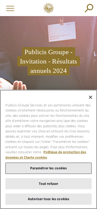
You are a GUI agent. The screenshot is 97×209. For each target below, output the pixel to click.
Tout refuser (48, 184)
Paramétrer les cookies (48, 168)
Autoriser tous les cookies (48, 199)
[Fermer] (90, 97)
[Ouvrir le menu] (9, 8)
